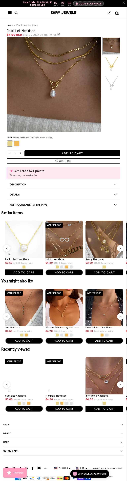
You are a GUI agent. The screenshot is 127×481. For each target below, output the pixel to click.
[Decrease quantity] (9, 153)
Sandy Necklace (94, 259)
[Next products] (120, 248)
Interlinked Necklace (96, 395)
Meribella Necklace (56, 395)
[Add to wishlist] (9, 254)
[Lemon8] (45, 468)
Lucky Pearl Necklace (17, 259)
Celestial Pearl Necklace (98, 327)
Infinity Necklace (54, 259)
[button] (10, 12)
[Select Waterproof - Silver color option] (71, 267)
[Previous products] (6, 248)
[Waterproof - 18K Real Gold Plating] (17, 143)
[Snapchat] (32, 468)
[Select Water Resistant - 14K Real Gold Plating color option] (24, 267)
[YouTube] (39, 468)
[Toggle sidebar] (109, 13)
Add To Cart (32, 254)
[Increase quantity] (20, 153)
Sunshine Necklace (15, 395)
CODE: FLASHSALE (90, 3)
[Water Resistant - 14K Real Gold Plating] (10, 143)
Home (10, 25)
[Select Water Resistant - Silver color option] (62, 267)
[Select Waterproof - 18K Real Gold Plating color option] (66, 267)
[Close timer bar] (123, 2)
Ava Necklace (12, 327)
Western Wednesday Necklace (62, 327)
